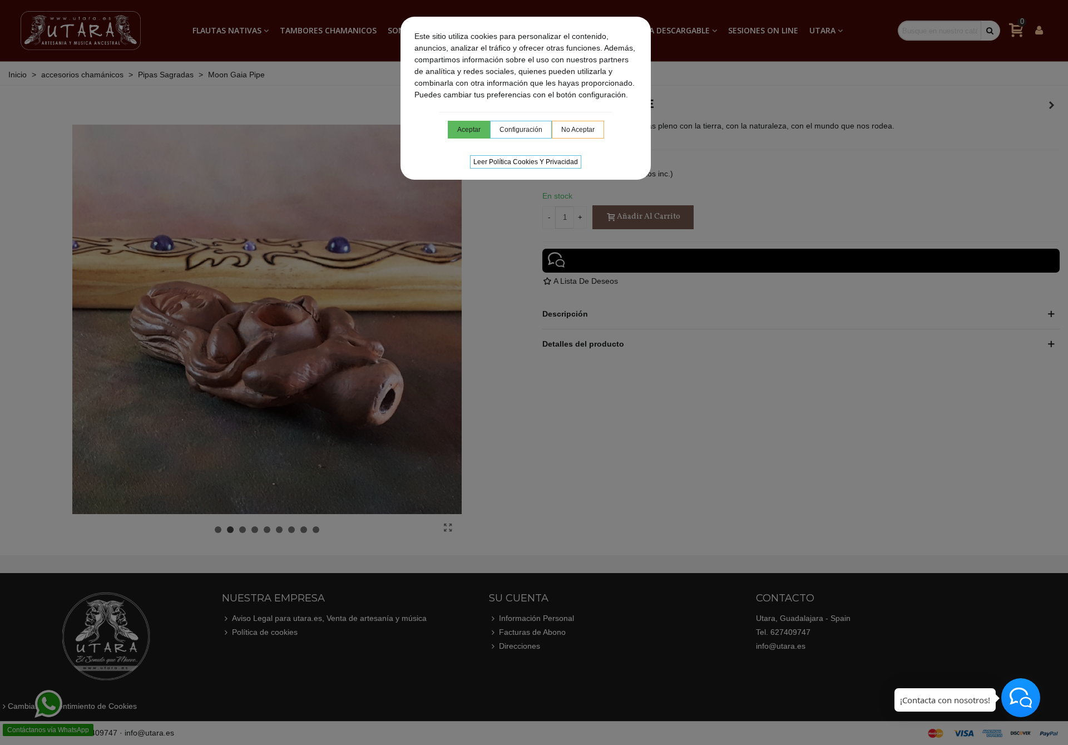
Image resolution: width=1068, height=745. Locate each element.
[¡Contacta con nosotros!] (1020, 697)
